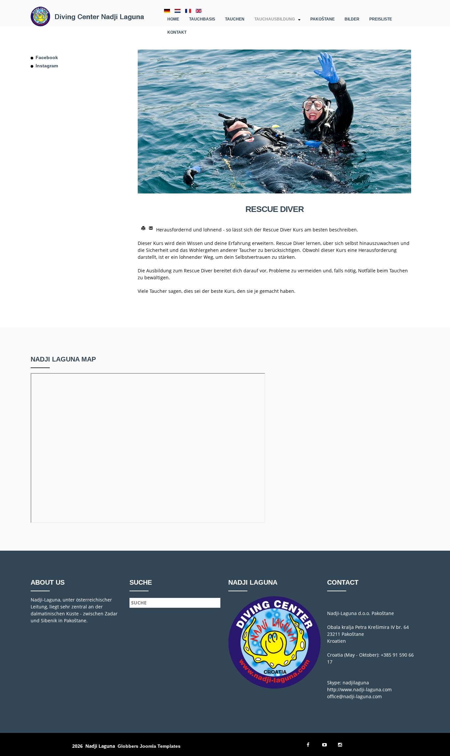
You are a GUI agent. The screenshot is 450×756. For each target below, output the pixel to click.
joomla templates (160, 746)
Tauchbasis (202, 19)
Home (173, 19)
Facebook (47, 57)
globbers (128, 746)
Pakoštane (322, 19)
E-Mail (151, 228)
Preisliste (380, 19)
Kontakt (176, 32)
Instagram (47, 65)
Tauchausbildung (274, 19)
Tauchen (234, 19)
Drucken (143, 228)
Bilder (352, 19)
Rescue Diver (274, 209)
